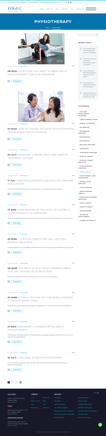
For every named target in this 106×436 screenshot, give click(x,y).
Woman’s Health (82, 401)
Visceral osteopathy (88, 220)
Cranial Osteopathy (83, 398)
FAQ (72, 9)
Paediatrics (57, 401)
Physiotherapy (24, 66)
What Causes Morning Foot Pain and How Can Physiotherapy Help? (90, 95)
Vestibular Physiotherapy (85, 404)
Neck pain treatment (87, 144)
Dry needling (85, 127)
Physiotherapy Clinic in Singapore (63, 411)
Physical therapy (86, 156)
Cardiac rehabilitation (88, 119)
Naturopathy (85, 141)
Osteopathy (84, 148)
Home (41, 9)
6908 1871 (14, 402)
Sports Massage (86, 187)
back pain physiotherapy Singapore (84, 113)
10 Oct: (35, 357)
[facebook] (66, 2)
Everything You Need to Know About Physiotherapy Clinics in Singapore (89, 61)
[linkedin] (68, 2)
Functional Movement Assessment (87, 411)
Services (65, 9)
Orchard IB (23, 2)
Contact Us (80, 9)
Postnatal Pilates (59, 417)
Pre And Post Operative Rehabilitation (64, 414)
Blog (57, 9)
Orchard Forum (16, 2)
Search (96, 34)
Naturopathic (85, 137)
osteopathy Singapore (88, 152)
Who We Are (46, 398)
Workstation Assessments (85, 408)
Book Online (91, 9)
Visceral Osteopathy (59, 404)
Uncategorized (85, 211)
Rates (44, 401)
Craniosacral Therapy (84, 417)
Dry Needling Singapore (61, 408)
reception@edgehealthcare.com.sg (51, 2)
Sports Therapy (86, 203)
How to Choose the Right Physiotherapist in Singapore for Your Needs (89, 74)
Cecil (10, 2)
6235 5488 (14, 414)
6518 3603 (14, 425)
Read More (16, 81)
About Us (49, 9)
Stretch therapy (86, 207)
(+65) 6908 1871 (34, 2)
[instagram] (71, 2)
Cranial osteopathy (87, 123)
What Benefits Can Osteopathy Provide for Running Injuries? (89, 85)
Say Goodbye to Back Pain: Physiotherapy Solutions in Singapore (89, 50)
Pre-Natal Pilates (82, 414)
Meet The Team (35, 401)
